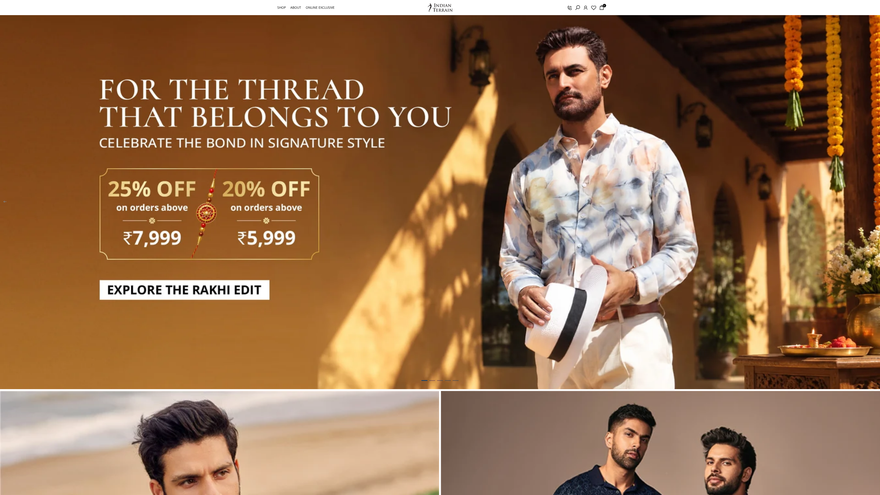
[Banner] (440, 202)
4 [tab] (448, 380)
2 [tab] (432, 380)
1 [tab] (424, 380)
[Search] (577, 7)
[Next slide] (875, 202)
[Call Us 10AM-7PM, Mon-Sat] (569, 7)
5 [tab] (456, 380)
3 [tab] (440, 380)
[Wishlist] (593, 7)
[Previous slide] (5, 202)
